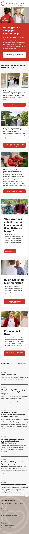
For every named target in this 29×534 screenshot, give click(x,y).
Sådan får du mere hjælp (14, 191)
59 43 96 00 (6, 510)
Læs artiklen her (10, 251)
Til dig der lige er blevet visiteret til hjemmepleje (14, 145)
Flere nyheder (22, 363)
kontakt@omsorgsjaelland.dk (10, 515)
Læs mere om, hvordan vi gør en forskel (14, 353)
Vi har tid (14, 105)
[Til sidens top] (26, 495)
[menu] (27, 4)
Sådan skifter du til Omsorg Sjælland (14, 55)
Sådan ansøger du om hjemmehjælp (14, 301)
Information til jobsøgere (9, 527)
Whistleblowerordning (8, 525)
